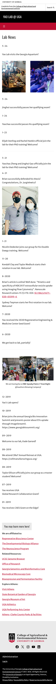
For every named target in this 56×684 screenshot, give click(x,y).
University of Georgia (14, 674)
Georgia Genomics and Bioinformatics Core (23, 569)
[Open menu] (4, 26)
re (29, 574)
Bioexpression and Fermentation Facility (22, 579)
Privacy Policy (7, 680)
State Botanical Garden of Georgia (19, 594)
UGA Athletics (9, 604)
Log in (4, 661)
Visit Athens (8, 589)
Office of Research (11, 564)
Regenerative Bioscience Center (18, 538)
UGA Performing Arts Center (16, 609)
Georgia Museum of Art (13, 599)
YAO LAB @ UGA (12, 16)
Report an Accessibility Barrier (41, 680)
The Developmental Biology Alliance (20, 543)
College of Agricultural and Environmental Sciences (18, 7)
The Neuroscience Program (15, 548)
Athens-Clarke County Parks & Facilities (22, 614)
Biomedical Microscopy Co (15, 574)
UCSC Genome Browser (13, 559)
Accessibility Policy (21, 680)
